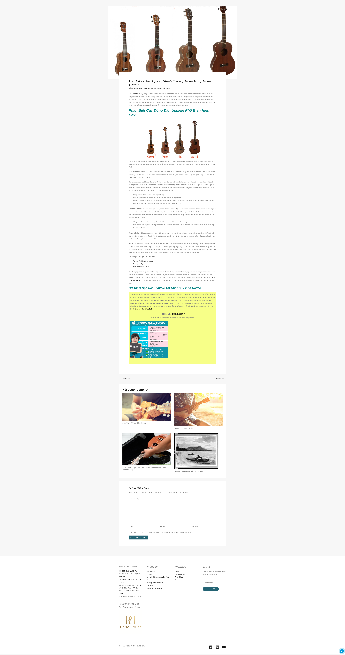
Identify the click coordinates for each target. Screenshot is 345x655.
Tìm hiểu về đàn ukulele (184, 428)
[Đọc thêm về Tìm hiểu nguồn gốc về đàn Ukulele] (196, 451)
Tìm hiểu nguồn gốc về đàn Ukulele (188, 471)
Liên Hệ (198, 6)
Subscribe (211, 589)
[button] (219, 6)
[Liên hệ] (342, 651)
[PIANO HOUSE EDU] (123, 6)
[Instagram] (217, 647)
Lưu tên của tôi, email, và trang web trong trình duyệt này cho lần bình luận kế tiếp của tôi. (161, 532)
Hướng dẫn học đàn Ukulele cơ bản (145, 264)
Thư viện (190, 6)
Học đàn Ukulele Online (141, 267)
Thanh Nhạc (179, 577)
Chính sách (150, 585)
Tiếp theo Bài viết (219, 379)
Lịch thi (149, 574)
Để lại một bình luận (135, 88)
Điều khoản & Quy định (154, 588)
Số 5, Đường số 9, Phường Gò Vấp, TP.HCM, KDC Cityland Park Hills (129, 574)
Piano (177, 571)
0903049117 (178, 314)
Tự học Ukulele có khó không (143, 261)
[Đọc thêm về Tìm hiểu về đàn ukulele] (198, 409)
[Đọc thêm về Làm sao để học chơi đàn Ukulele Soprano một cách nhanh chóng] (146, 449)
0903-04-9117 (130, 591)
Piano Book (181, 6)
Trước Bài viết (124, 379)
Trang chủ (162, 6)
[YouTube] (223, 647)
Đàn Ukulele (133, 94)
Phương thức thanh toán (155, 583)
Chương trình (170, 6)
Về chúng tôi (206, 6)
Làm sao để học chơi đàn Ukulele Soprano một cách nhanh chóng (144, 469)
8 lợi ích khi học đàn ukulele (134, 423)
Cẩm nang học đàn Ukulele (152, 88)
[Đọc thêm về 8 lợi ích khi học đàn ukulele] (146, 407)
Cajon (177, 580)
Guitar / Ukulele (180, 574)
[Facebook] (210, 647)
